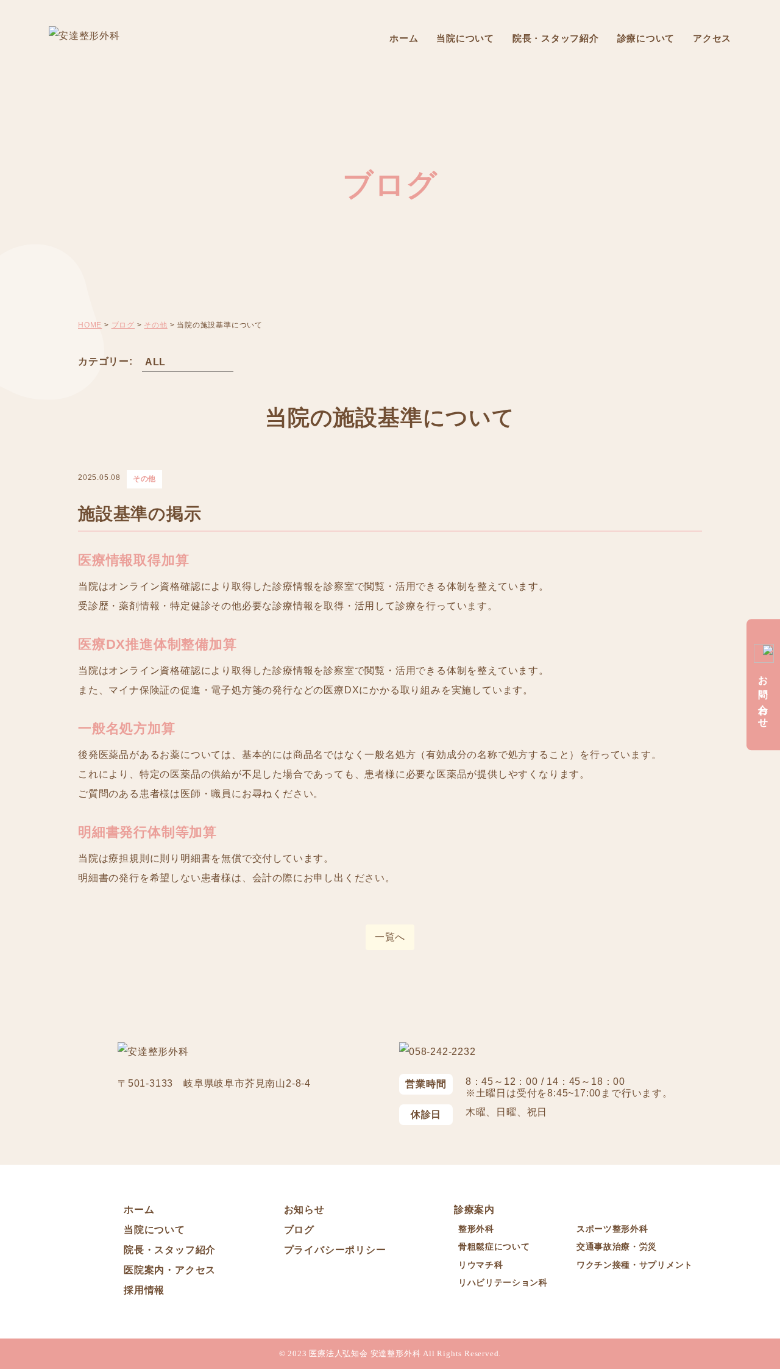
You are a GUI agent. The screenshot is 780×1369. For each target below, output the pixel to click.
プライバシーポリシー (335, 1250)
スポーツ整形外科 (612, 1229)
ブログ (299, 1229)
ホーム (403, 38)
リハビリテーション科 (503, 1282)
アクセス (712, 38)
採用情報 (144, 1290)
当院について (465, 38)
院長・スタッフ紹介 (555, 38)
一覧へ (390, 937)
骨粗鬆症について (494, 1246)
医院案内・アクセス (170, 1270)
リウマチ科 (480, 1265)
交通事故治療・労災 (616, 1246)
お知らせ (304, 1209)
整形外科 (476, 1229)
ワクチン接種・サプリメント (634, 1265)
